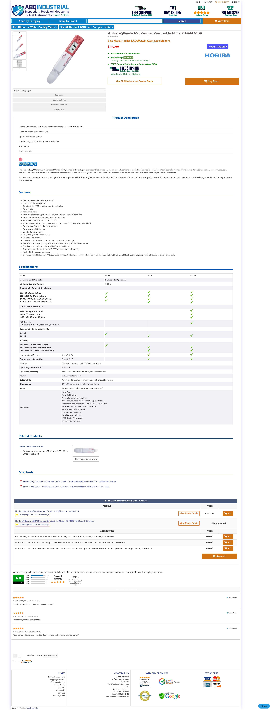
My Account (207, 2)
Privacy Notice (59, 685)
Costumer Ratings (58, 682)
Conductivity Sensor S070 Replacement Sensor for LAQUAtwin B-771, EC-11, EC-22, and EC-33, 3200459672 (64, 536)
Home (198, 2)
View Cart (223, 21)
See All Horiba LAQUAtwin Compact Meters (86, 27)
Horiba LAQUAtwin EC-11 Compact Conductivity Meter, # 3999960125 (47, 511)
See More (139, 41)
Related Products (59, 104)
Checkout (235, 2)
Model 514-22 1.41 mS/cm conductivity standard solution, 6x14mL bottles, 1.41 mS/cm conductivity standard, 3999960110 (70, 542)
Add (229, 513)
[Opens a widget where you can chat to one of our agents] (264, 706)
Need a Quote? (217, 46)
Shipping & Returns (57, 679)
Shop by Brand (68, 21)
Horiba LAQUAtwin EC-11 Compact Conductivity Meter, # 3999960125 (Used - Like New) (55, 521)
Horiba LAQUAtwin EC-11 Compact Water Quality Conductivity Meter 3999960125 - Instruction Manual (69, 481)
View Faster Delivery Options (125, 74)
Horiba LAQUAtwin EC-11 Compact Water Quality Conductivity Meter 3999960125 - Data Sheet (66, 487)
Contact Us (60, 690)
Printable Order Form (56, 677)
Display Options (34, 655)
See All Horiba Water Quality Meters (35, 27)
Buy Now (213, 81)
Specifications (59, 100)
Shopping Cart (223, 2)
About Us (61, 687)
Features (59, 95)
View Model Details (189, 513)
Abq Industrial (32, 708)
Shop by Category (29, 21)
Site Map (61, 693)
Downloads (59, 109)
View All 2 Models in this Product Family (134, 81)
